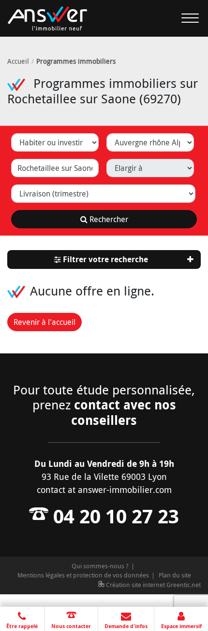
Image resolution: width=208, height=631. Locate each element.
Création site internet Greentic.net (152, 584)
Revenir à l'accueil (44, 322)
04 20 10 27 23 (113, 516)
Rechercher (108, 219)
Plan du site (175, 575)
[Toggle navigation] (184, 18)
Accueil (18, 61)
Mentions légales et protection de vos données (83, 575)
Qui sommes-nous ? (100, 565)
